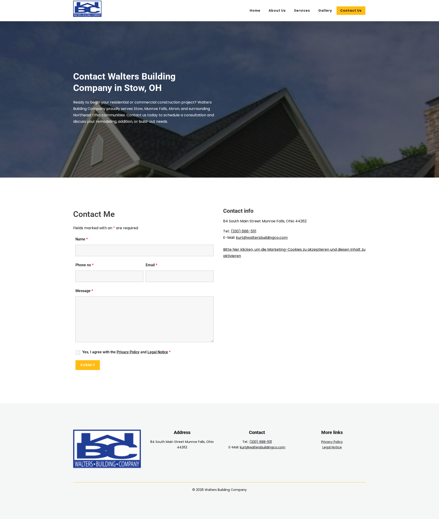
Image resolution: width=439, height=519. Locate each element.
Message (84, 291)
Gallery (325, 10)
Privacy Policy (332, 441)
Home (255, 10)
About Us (277, 10)
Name (81, 239)
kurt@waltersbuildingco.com (262, 237)
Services (302, 10)
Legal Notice (332, 447)
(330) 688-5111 (243, 231)
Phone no (84, 265)
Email (151, 265)
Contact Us (351, 10)
